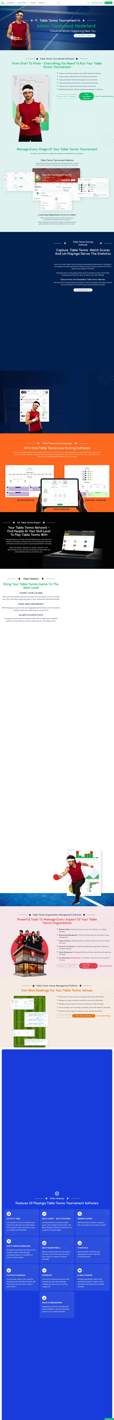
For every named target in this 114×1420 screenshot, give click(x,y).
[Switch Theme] (88, 3)
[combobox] (71, 2)
